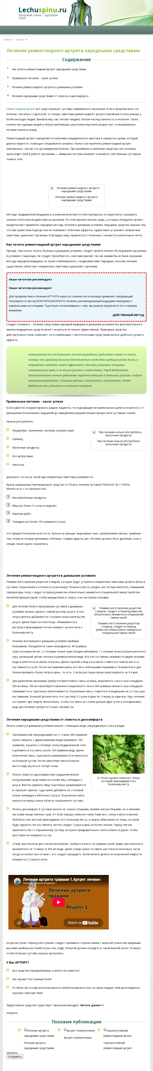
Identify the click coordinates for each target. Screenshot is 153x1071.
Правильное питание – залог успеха (35, 78)
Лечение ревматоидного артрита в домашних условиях (47, 87)
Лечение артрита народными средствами (39, 1045)
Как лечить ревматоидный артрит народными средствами (49, 69)
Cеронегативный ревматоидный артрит (118, 1045)
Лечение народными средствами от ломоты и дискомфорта (50, 96)
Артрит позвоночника (78, 1037)
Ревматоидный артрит (20, 109)
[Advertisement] (36, 174)
